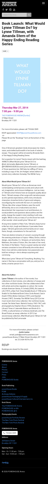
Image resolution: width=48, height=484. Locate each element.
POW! (4, 392)
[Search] (29, 15)
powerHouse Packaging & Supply (14, 397)
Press (4, 375)
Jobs (4, 377)
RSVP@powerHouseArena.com (29, 133)
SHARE (5, 51)
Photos (4, 370)
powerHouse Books (9, 389)
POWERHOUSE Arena (9, 361)
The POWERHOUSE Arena (12, 406)
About (4, 367)
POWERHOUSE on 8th (10, 408)
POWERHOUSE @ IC (9, 411)
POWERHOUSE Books (10, 380)
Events (4, 365)
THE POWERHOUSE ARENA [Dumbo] (16, 116)
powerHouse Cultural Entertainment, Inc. (17, 399)
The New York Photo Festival (13, 420)
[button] (24, 322)
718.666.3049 (10, 433)
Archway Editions (8, 394)
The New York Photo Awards (13, 423)
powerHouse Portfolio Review (13, 418)
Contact (5, 372)
